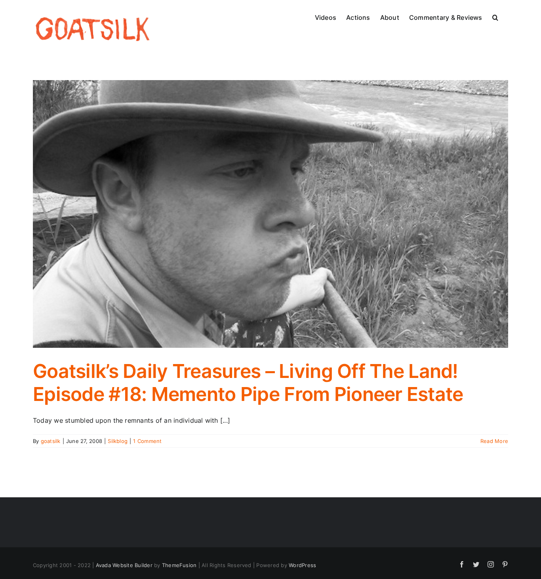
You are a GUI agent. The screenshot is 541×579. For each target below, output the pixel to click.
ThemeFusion (179, 565)
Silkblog (118, 441)
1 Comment (147, 441)
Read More (494, 441)
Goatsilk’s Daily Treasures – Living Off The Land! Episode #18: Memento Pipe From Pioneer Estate (248, 382)
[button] (495, 16)
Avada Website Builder (124, 565)
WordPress (302, 565)
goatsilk (51, 441)
